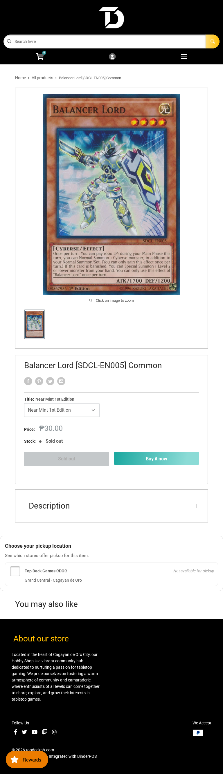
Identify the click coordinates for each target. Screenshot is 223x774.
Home (20, 77)
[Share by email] (61, 381)
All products (42, 77)
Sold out (66, 459)
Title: (49, 399)
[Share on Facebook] (28, 381)
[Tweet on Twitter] (50, 381)
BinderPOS (87, 756)
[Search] (213, 41)
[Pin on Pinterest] (39, 381)
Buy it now (156, 459)
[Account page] (112, 57)
